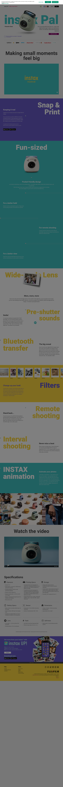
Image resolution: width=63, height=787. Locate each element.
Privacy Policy (7, 3)
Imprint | (3, 3)
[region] (31, 2)
